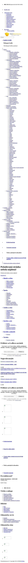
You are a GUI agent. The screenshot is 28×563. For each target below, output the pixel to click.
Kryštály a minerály (9, 331)
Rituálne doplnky (10, 283)
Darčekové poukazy (10, 329)
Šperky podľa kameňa (11, 303)
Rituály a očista (8, 278)
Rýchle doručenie (10, 242)
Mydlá (7, 326)
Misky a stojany (9, 281)
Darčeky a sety (7, 321)
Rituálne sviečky (10, 314)
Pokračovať (3, 275)
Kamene (8, 334)
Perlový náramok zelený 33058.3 (8, 382)
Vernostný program (11, 247)
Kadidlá (8, 313)
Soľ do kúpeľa (9, 285)
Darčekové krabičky (11, 327)
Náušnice (8, 295)
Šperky (5, 290)
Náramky (8, 293)
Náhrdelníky (9, 294)
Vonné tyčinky (9, 316)
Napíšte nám (7, 9)
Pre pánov (8, 300)
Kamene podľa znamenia (12, 304)
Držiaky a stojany (10, 311)
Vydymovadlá (9, 287)
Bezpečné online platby (9, 449)
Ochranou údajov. (18, 400)
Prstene (8, 297)
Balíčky (8, 323)
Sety (7, 299)
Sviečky (8, 315)
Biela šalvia (9, 286)
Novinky (6, 337)
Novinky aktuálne (10, 340)
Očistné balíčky (9, 282)
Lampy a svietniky (10, 318)
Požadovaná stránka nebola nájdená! (11, 263)
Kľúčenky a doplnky (11, 302)
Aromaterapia (9, 310)
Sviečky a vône (7, 307)
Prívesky (8, 298)
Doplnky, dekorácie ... (11, 325)
